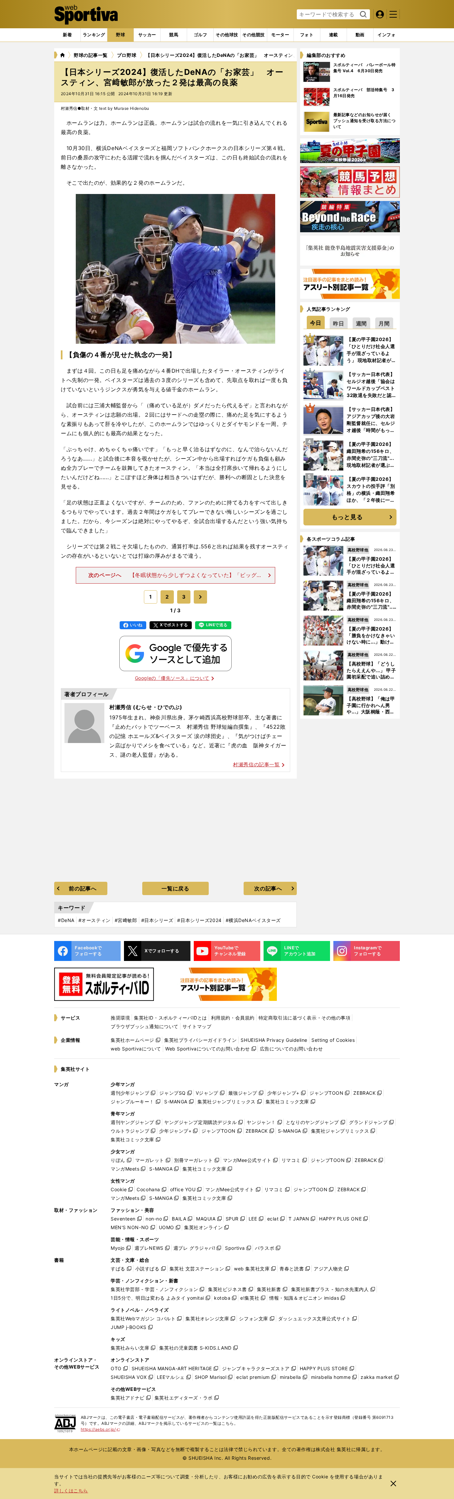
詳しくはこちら (71, 1490)
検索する (362, 15)
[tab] (120, 35)
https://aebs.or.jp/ (100, 1429)
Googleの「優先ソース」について (172, 678)
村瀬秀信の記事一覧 (256, 764)
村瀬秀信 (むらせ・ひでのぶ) (145, 707)
